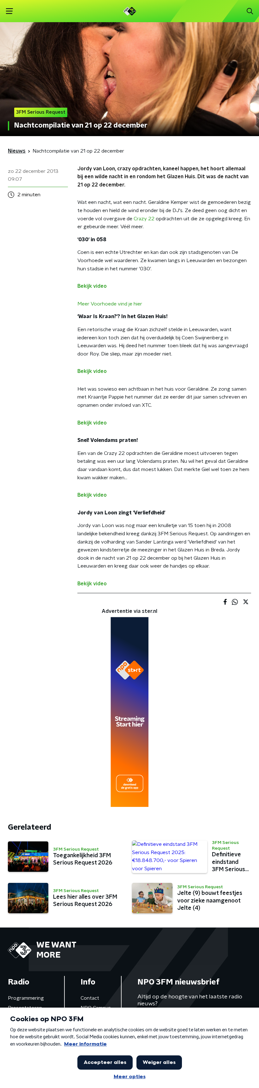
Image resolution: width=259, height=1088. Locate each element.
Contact (90, 998)
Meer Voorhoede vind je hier (109, 303)
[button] (9, 11)
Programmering (26, 998)
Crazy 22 (144, 218)
